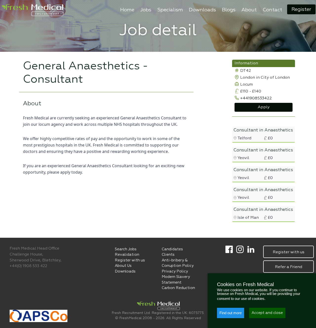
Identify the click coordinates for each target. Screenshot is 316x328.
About (249, 9)
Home (127, 9)
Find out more (230, 313)
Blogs (229, 9)
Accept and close (267, 313)
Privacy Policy (175, 271)
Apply (264, 107)
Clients (168, 254)
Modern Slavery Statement (176, 279)
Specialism (170, 9)
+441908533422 (256, 98)
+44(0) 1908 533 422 (28, 266)
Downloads (202, 9)
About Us (123, 266)
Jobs (145, 9)
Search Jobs (126, 249)
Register (301, 9)
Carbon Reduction (178, 288)
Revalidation (127, 254)
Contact (272, 9)
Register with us (130, 260)
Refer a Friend (288, 267)
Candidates (172, 249)
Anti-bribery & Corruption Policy (178, 263)
